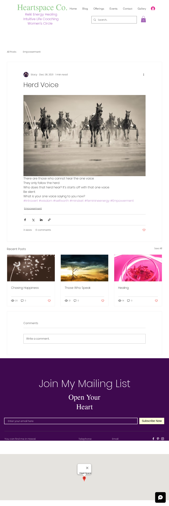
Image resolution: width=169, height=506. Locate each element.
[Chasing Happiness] (31, 268)
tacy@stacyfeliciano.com (127, 442)
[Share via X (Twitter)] (33, 219)
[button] (143, 19)
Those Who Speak (77, 288)
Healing (123, 288)
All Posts (11, 51)
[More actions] (144, 75)
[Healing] (138, 268)
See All (158, 248)
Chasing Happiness (25, 288)
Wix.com (118, 504)
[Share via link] (49, 219)
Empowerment (32, 51)
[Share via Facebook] (25, 219)
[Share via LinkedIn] (41, 219)
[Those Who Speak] (84, 268)
